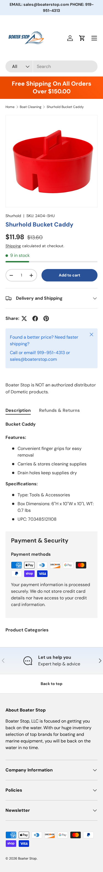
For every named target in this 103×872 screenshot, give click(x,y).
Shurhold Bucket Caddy (65, 107)
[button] (82, 38)
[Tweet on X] (24, 318)
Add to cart (69, 275)
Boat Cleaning (30, 107)
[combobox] (51, 66)
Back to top (51, 683)
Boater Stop (27, 858)
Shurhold (13, 215)
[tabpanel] (51, 472)
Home (10, 107)
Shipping (13, 245)
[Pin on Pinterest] (46, 318)
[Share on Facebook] (35, 318)
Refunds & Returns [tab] (59, 410)
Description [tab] (18, 410)
